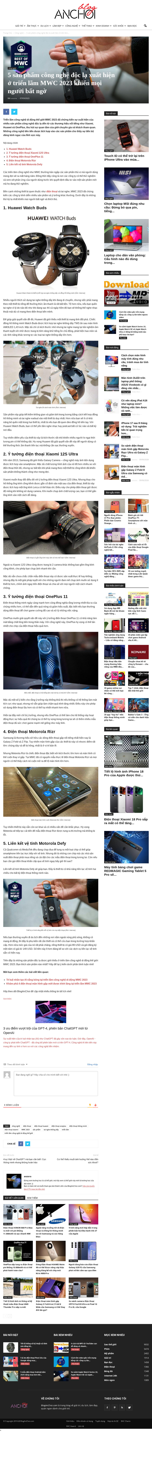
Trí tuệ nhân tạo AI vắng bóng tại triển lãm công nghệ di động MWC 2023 (46, 980)
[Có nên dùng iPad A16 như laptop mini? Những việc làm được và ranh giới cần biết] (111, 406)
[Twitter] (129, 1407)
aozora (27, 1176)
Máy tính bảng (110, 862)
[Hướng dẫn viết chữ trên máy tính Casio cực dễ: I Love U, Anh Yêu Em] (138, 599)
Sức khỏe (118, 25)
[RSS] (122, 1407)
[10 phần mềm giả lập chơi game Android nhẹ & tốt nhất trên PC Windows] (138, 625)
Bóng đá (108, 1371)
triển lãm (65, 1129)
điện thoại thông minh (78, 1126)
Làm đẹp (57, 25)
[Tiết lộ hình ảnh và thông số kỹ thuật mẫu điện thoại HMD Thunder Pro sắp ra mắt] (18, 1287)
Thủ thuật (111, 303)
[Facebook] (107, 1407)
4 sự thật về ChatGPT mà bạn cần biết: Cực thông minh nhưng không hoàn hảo (24, 1161)
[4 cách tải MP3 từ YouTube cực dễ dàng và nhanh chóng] (126, 293)
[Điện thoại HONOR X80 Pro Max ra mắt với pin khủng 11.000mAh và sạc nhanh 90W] (18, 1214)
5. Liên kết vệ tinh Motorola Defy (24, 164)
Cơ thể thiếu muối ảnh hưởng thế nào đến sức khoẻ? (77, 1161)
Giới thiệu (70, 1421)
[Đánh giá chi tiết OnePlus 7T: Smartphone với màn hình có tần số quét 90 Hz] (138, 506)
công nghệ (16, 1126)
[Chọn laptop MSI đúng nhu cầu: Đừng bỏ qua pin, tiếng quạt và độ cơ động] (126, 183)
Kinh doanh (102, 25)
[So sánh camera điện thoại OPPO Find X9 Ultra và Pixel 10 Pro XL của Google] (83, 1287)
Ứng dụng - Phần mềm (113, 605)
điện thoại (51, 191)
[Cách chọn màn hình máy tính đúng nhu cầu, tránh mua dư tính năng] (111, 361)
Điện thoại (8, 1224)
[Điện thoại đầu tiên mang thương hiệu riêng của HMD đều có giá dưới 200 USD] (114, 652)
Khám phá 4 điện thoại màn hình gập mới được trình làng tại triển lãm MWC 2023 (51, 983)
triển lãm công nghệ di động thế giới (19, 1133)
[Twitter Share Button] (14, 112)
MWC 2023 (26, 1129)
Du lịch (45, 25)
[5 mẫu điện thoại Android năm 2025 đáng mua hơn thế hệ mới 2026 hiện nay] (10, 1376)
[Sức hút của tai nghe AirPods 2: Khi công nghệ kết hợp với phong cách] (114, 535)
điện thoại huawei (41, 1126)
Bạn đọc (132, 25)
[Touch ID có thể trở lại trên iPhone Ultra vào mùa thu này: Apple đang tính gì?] (126, 136)
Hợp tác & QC (113, 1421)
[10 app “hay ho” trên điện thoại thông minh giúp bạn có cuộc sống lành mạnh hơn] (114, 705)
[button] (145, 25)
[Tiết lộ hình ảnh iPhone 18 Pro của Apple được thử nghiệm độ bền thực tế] (126, 751)
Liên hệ (81, 1426)
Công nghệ (71, 25)
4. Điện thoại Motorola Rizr (21, 160)
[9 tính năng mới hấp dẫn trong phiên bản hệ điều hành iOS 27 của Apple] (83, 1214)
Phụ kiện (123, 338)
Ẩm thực (32, 25)
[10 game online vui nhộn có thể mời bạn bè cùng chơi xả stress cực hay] (114, 679)
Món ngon (109, 1380)
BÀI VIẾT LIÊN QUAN (14, 1198)
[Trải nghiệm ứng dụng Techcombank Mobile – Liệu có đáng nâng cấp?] (114, 625)
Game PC (132, 711)
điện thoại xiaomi (11, 1129)
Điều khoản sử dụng (85, 1421)
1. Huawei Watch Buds (18, 149)
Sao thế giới (110, 1344)
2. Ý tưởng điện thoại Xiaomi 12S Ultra (27, 153)
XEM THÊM (32, 1198)
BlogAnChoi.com (49, 1405)
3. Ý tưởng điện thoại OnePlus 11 (24, 156)
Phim (107, 1348)
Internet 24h (109, 512)
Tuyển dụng (100, 1421)
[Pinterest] (115, 1407)
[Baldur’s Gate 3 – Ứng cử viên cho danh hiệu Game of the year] (138, 705)
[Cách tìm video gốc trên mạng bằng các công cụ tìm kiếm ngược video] (110, 314)
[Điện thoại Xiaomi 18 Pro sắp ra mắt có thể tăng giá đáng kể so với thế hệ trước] (126, 799)
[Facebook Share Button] (6, 112)
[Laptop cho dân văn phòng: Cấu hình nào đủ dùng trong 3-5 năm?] (126, 235)
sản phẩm (37, 1129)
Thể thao (87, 25)
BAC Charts (125, 1421)
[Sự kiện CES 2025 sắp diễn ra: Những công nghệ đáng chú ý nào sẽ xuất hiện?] (114, 562)
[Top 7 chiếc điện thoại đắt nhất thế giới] (138, 679)
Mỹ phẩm (109, 1353)
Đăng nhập (92, 1064)
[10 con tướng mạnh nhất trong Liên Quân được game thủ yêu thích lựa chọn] (138, 562)
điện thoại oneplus (59, 1126)
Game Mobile (134, 567)
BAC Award (71, 1426)
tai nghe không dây (51, 1129)
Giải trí (19, 25)
